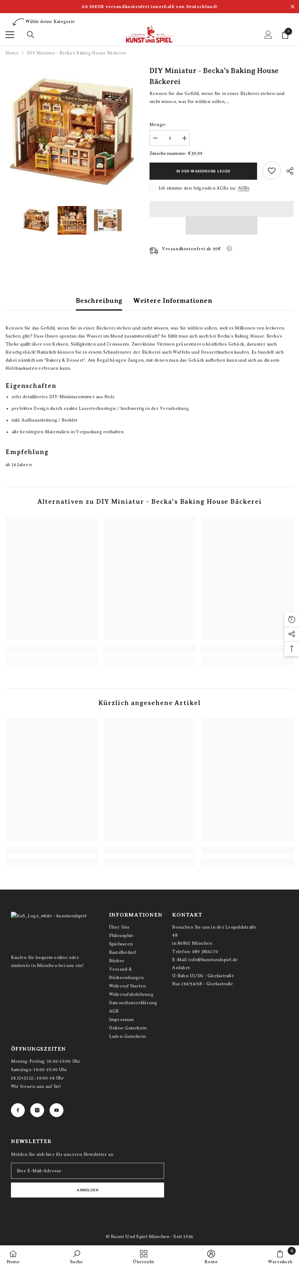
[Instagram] (37, 1110)
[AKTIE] (287, 171)
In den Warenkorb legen (203, 171)
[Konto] (268, 35)
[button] (222, 225)
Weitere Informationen (172, 300)
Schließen (292, 6)
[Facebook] (18, 1110)
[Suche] (30, 34)
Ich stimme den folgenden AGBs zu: (197, 188)
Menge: (158, 124)
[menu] (9, 34)
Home (12, 53)
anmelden (87, 1190)
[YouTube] (56, 1110)
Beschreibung (99, 300)
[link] (272, 170)
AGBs (243, 188)
